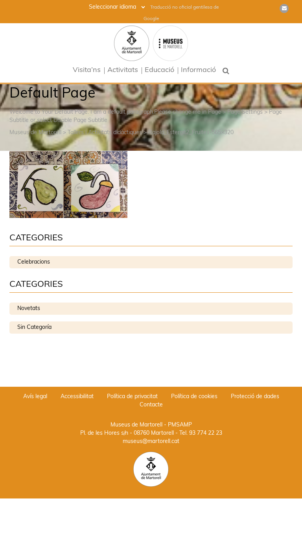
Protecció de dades (255, 397)
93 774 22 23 (205, 433)
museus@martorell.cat (151, 442)
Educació (159, 70)
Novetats (28, 309)
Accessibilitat (77, 397)
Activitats (122, 70)
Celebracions (33, 262)
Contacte (151, 405)
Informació (198, 70)
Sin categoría (34, 327)
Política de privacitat (132, 397)
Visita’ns (87, 70)
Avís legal (35, 397)
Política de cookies (194, 397)
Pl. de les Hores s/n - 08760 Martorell (127, 433)
